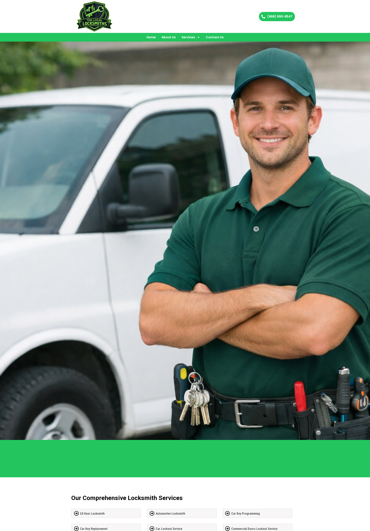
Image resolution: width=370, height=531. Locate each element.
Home (151, 37)
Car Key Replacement (94, 529)
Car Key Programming (245, 513)
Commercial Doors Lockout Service (254, 529)
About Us (168, 37)
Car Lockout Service (169, 529)
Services (188, 37)
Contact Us (215, 37)
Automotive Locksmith (170, 513)
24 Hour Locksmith (92, 513)
